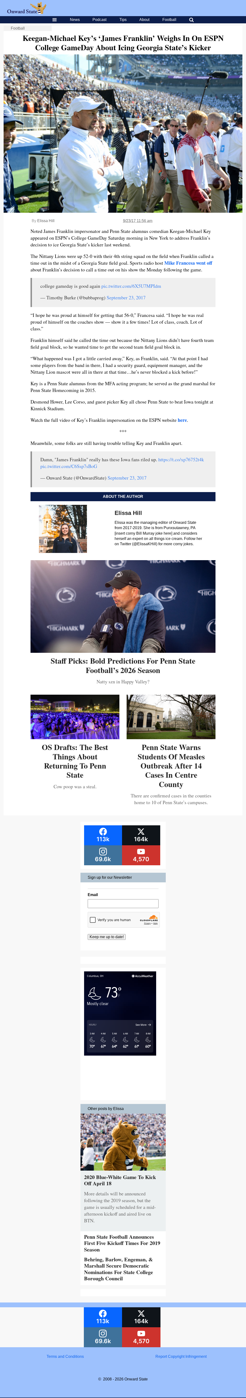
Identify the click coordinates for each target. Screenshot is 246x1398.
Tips (123, 20)
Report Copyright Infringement (181, 1356)
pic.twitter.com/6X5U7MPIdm (131, 286)
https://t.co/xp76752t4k (181, 459)
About (144, 20)
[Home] (26, 13)
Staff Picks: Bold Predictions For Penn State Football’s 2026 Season (123, 665)
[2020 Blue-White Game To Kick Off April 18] (123, 1172)
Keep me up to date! (107, 937)
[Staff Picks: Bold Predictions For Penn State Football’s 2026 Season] (123, 651)
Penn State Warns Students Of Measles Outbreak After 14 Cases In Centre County (171, 765)
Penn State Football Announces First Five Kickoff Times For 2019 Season (122, 1243)
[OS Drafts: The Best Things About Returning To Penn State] (75, 737)
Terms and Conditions (65, 1356)
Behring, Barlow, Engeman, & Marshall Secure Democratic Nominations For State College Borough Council (118, 1268)
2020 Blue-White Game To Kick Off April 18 (120, 1180)
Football (169, 20)
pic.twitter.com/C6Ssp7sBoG (68, 466)
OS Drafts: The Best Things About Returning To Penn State (75, 760)
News (75, 20)
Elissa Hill (46, 221)
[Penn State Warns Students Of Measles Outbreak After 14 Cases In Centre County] (171, 737)
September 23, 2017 (126, 297)
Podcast (99, 20)
